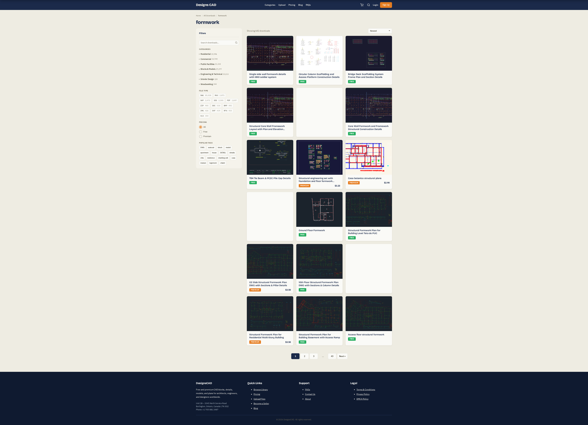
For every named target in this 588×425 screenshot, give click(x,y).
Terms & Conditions (365, 389)
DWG (205, 95)
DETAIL (223, 153)
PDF (232, 100)
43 (332, 356)
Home (198, 15)
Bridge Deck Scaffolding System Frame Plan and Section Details (365, 76)
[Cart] (361, 4)
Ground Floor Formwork (312, 230)
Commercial (206, 59)
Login (375, 5)
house (214, 153)
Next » (342, 356)
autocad (211, 147)
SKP (205, 100)
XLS (204, 116)
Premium (207, 136)
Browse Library (261, 389)
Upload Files (259, 399)
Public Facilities (207, 64)
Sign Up (386, 5)
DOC (216, 106)
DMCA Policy (362, 399)
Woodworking (207, 84)
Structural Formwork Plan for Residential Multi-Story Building (266, 336)
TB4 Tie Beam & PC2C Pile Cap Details (269, 178)
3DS (218, 100)
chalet (222, 163)
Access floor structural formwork (366, 334)
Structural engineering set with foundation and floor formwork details (316, 181)
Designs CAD (206, 5)
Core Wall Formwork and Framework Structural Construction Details (368, 128)
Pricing (257, 394)
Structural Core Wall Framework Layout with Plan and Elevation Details (267, 129)
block (220, 147)
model (228, 147)
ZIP (204, 106)
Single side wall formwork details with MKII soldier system (267, 76)
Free (205, 131)
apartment (204, 153)
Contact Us (310, 394)
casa (233, 158)
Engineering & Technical (211, 74)
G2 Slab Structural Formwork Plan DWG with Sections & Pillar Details (268, 284)
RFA (228, 111)
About (308, 399)
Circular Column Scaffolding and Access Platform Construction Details (319, 76)
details (232, 153)
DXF (216, 111)
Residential (206, 54)
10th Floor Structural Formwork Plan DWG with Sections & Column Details (319, 284)
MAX (219, 95)
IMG (204, 111)
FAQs (307, 389)
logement (213, 163)
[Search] (368, 4)
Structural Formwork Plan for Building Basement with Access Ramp (319, 336)
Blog (256, 408)
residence (211, 158)
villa (202, 158)
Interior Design (207, 79)
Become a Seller (261, 403)
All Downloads (209, 15)
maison (203, 163)
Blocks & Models (208, 69)
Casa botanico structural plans (364, 178)
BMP (228, 106)
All (204, 127)
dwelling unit (223, 158)
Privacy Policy (362, 394)
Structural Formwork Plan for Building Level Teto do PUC (364, 232)
